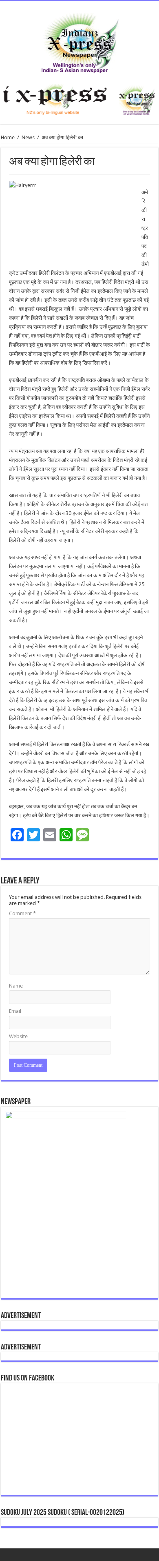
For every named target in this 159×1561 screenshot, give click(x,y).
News (28, 137)
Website (18, 1036)
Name (16, 986)
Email (15, 1011)
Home (8, 137)
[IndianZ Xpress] (79, 41)
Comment (22, 913)
